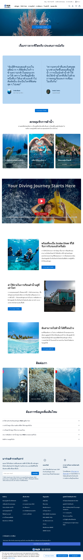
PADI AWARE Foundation (49, 514)
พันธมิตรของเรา (47, 507)
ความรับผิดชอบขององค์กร (29, 510)
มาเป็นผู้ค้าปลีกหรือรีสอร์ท (69, 519)
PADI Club (24, 6)
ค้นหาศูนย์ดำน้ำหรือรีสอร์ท (9, 500)
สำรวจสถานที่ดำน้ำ (48, 349)
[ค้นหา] (69, 6)
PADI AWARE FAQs (47, 517)
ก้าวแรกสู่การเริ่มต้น (42, 110)
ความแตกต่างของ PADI (28, 504)
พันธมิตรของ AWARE (48, 527)
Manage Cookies (49, 555)
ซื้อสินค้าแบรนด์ (7, 514)
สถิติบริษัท (45, 500)
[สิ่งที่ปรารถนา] (76, 6)
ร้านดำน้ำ (46, 6)
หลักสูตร (16, 6)
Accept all (74, 555)
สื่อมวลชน (45, 504)
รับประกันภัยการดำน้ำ (8, 507)
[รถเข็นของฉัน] (79, 6)
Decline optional (62, 555)
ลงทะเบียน (35, 473)
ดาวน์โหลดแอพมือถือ (8, 517)
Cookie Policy (11, 558)
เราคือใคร (25, 500)
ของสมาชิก (53, 6)
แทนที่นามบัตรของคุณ (60, 1)
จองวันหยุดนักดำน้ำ (7, 510)
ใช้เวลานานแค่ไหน (68, 516)
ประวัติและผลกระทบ (48, 520)
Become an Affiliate (8, 520)
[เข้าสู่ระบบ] (73, 6)
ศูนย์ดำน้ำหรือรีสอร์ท (68, 504)
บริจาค (44, 524)
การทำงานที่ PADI (27, 514)
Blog (45, 1)
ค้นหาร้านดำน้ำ (51, 1)
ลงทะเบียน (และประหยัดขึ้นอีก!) (41, 544)
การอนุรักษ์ (31, 6)
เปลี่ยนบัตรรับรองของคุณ (9, 504)
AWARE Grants (46, 530)
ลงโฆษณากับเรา (47, 510)
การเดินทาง (39, 6)
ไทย (77, 2)
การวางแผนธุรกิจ (67, 512)
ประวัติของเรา (26, 507)
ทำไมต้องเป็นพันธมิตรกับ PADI (70, 500)
